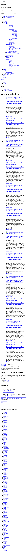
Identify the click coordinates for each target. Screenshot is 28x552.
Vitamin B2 (14, 33)
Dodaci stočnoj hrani (11, 52)
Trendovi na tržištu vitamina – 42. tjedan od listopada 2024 (15, 102)
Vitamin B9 (14, 38)
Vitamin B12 (15, 31)
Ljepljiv (11, 66)
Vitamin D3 (12, 40)
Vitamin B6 (14, 36)
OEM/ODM (19, 398)
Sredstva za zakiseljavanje (15, 48)
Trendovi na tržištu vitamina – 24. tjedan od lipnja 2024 (15, 347)
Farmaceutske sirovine (21, 397)
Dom (4, 20)
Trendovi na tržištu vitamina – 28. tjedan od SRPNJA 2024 (15, 326)
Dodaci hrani (9, 44)
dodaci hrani (3, 397)
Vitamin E (11, 42)
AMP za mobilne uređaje (10, 395)
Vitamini (8, 23)
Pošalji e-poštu (4, 401)
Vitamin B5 (14, 35)
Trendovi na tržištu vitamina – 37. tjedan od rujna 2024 (15, 145)
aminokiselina (9, 55)
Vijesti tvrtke (9, 72)
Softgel (10, 60)
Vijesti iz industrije (10, 73)
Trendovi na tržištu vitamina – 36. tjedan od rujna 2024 (15, 167)
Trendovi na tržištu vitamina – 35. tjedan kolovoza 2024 (15, 190)
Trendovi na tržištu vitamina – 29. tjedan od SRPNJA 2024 (15, 303)
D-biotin (11, 25)
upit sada (3, 378)
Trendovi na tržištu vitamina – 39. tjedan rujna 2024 (15, 123)
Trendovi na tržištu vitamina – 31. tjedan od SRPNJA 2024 (15, 281)
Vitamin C (11, 39)
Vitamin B (11, 29)
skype (2, 402)
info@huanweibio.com (8, 392)
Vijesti (4, 70)
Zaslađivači (11, 46)
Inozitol (11, 26)
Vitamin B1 (14, 30)
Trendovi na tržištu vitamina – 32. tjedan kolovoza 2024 (15, 258)
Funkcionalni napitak (14, 65)
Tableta (10, 61)
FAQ (4, 77)
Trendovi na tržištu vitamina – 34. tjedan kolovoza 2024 (15, 214)
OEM (7, 59)
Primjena (5, 75)
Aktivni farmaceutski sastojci (12, 53)
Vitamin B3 (14, 34)
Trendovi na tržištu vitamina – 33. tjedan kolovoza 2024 (15, 237)
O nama (5, 21)
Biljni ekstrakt (9, 56)
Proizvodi (5, 22)
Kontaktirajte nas (7, 74)
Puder (10, 64)
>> (7, 364)
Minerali (8, 57)
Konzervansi (12, 47)
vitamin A (11, 27)
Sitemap (2, 395)
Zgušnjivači (12, 49)
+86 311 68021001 (7, 390)
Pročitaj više (9, 116)
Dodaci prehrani (13, 51)
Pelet (10, 68)
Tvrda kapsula (12, 62)
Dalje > (5, 364)
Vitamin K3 (12, 43)
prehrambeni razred (11, 397)
